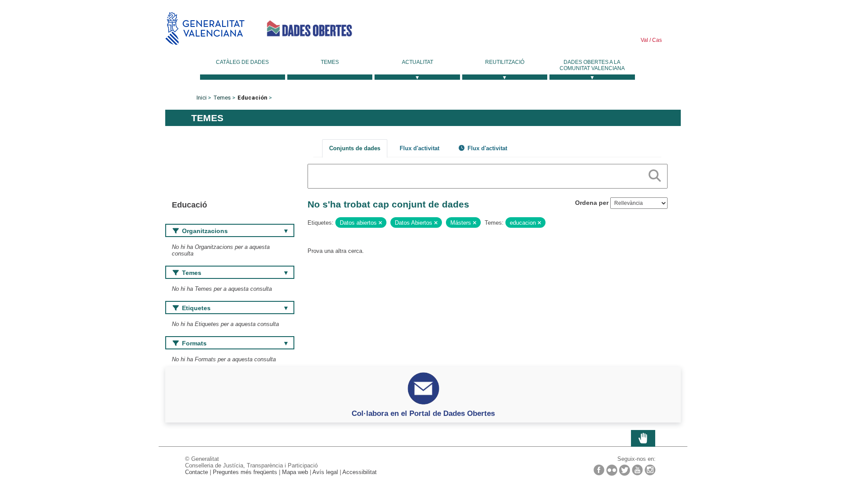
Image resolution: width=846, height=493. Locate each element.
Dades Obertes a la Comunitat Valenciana (592, 65)
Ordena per (592, 202)
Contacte (196, 472)
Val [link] (644, 40)
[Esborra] (380, 223)
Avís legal (325, 472)
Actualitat (417, 62)
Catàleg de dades (242, 62)
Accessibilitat (359, 472)
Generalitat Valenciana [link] (205, 28)
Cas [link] (656, 40)
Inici (202, 97)
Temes (330, 62)
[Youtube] (637, 469)
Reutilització (504, 62)
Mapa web (295, 472)
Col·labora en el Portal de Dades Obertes (423, 413)
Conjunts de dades (354, 148)
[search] (655, 174)
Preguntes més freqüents (245, 472)
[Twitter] (624, 470)
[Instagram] (650, 469)
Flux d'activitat (419, 148)
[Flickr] (611, 470)
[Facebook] (599, 469)
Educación (252, 97)
